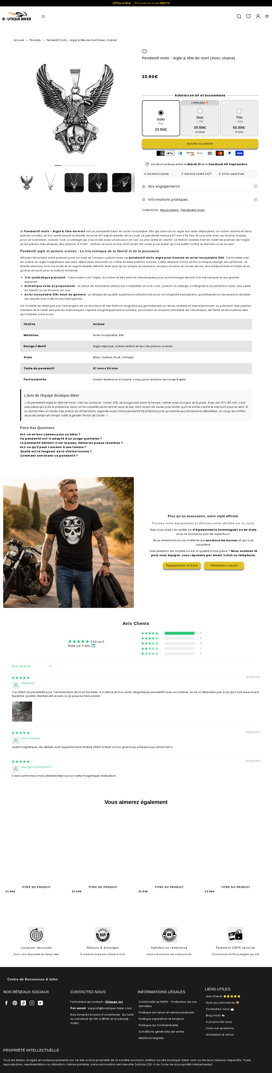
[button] (58, 165)
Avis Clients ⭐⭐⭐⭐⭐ (223, 996)
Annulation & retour (220, 1035)
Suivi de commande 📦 (222, 1003)
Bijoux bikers (169, 210)
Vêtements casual (224, 565)
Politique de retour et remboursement (166, 1012)
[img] (21, 678)
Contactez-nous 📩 (220, 1009)
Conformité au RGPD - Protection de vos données (168, 1004)
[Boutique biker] (17, 16)
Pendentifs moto (193, 210)
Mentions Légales (151, 1038)
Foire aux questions (220, 1028)
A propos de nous (219, 1022)
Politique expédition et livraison (161, 1019)
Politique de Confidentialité (158, 1025)
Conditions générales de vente (161, 1032)
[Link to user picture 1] (22, 711)
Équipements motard (182, 565)
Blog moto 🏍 (215, 1015)
